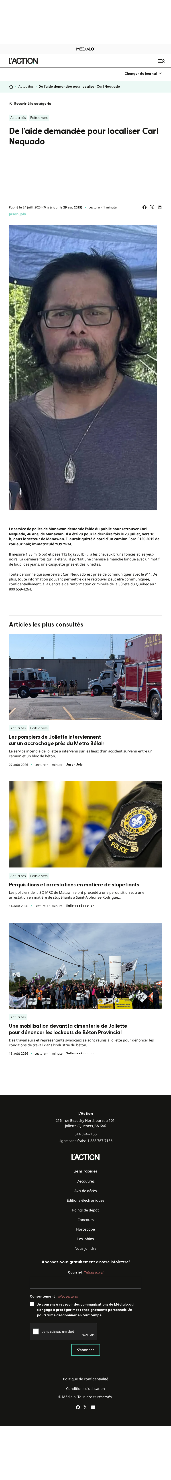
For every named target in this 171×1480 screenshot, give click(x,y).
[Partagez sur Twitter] (152, 207)
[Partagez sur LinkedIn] (159, 207)
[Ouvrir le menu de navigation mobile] (162, 61)
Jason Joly (17, 214)
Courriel (85, 1272)
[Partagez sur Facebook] (144, 207)
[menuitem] (143, 73)
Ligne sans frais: (85, 1141)
